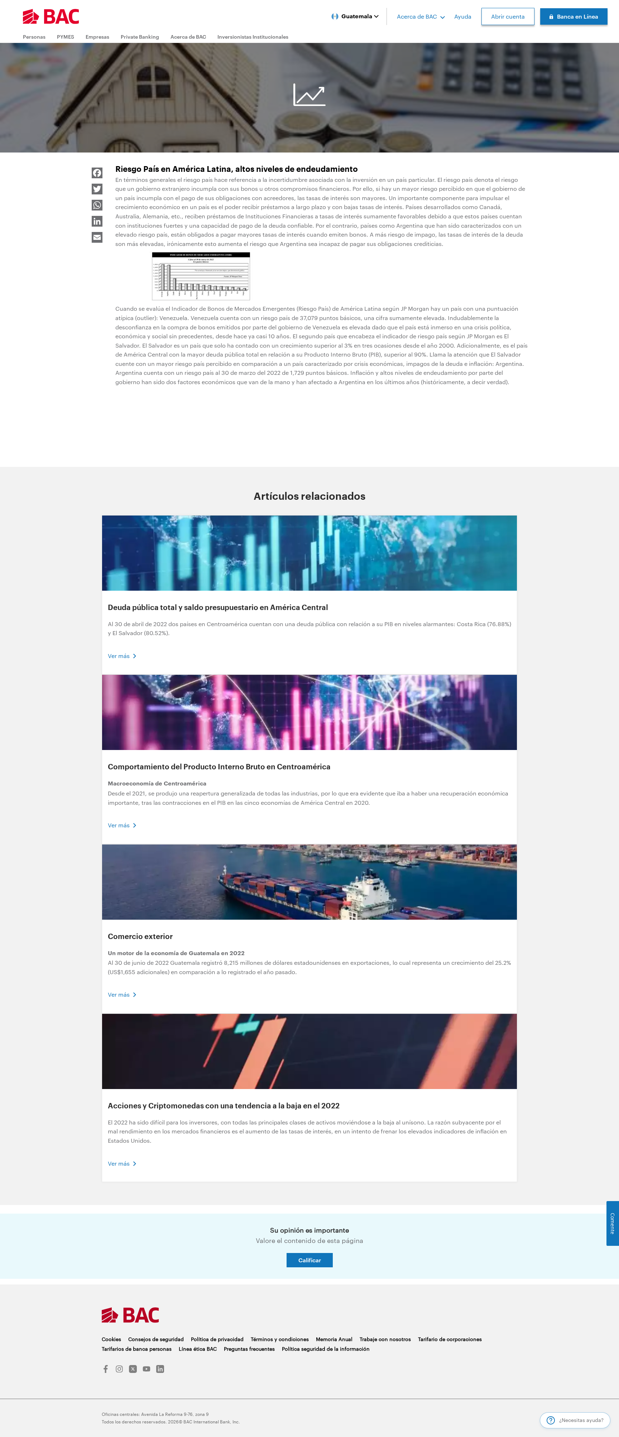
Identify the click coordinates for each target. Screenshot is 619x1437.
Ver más (119, 655)
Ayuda (462, 16)
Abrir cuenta (508, 16)
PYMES (65, 37)
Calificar (309, 1260)
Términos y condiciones (280, 1339)
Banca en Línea (577, 16)
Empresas (97, 37)
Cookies (111, 1339)
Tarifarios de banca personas (137, 1349)
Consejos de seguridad (156, 1339)
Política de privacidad (217, 1339)
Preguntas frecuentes (249, 1349)
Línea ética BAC (198, 1349)
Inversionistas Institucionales (252, 37)
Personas (34, 37)
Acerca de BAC (417, 16)
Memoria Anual (334, 1339)
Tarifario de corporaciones (450, 1339)
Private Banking (140, 37)
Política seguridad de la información (326, 1349)
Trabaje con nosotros (385, 1339)
